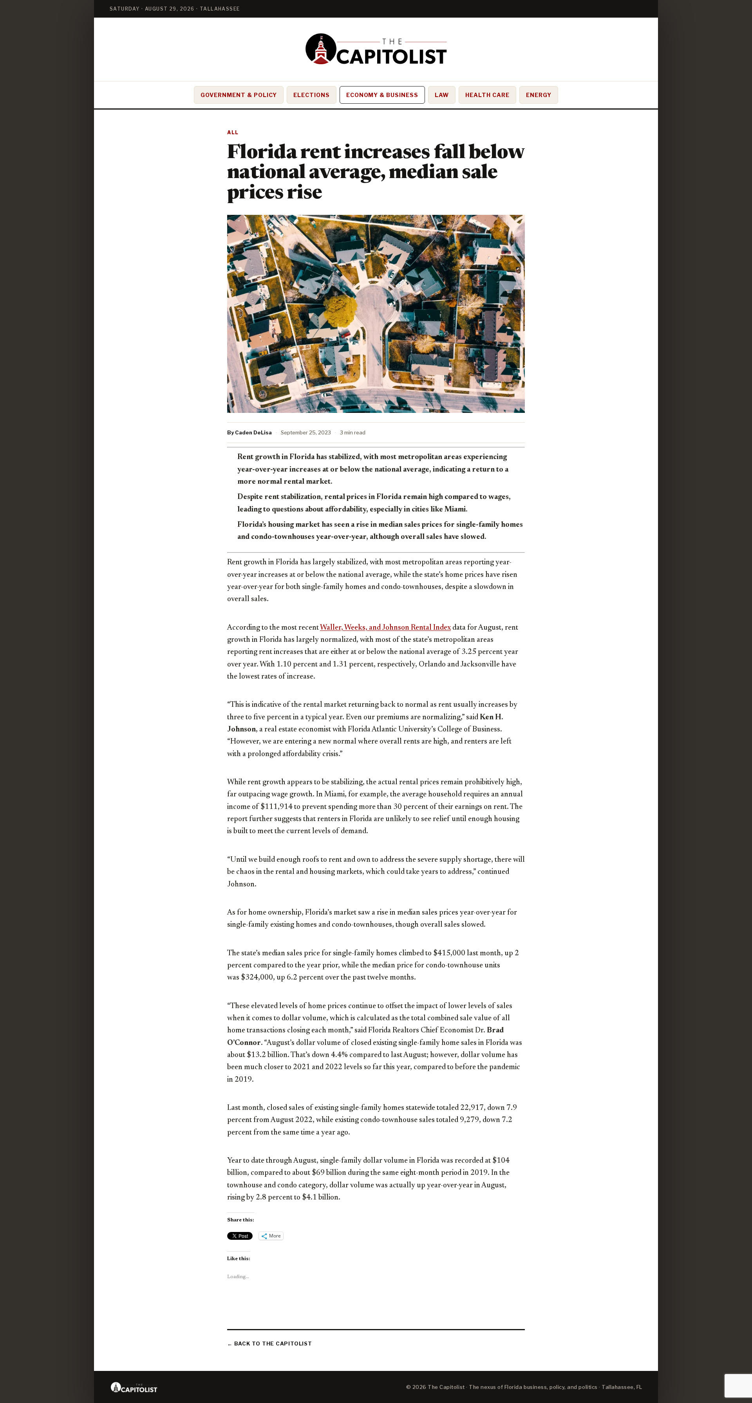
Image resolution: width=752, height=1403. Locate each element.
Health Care (487, 95)
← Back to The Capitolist (269, 1343)
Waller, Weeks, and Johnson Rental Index (385, 628)
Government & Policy (239, 95)
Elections (311, 95)
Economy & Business (382, 95)
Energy (538, 95)
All (233, 132)
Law (442, 95)
